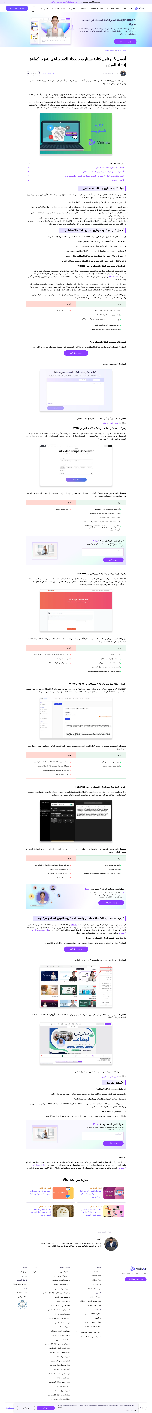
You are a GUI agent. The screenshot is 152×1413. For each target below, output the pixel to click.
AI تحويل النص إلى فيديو (62, 1276)
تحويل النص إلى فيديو (110, 1076)
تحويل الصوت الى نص (62, 1288)
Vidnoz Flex (96, 1280)
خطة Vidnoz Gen (94, 1305)
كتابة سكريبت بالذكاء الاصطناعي (59, 1310)
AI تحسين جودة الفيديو (62, 1297)
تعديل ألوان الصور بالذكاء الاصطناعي (57, 1344)
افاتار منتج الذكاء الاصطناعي (91, 1326)
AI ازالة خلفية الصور (63, 1339)
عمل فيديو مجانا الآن (135, 1279)
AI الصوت (97, 1318)
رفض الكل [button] (26, 1408)
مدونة (35, 1271)
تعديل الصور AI (65, 1327)
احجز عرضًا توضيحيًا (20, 1284)
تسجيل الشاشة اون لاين (62, 1314)
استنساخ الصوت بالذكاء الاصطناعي (58, 1352)
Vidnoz (74, 924)
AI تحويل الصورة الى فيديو (61, 1280)
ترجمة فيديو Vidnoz (94, 1288)
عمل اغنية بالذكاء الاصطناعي (60, 1365)
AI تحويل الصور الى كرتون (61, 1335)
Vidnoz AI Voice (95, 1284)
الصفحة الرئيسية (121, 50)
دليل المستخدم (22, 1292)
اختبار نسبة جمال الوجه (62, 1284)
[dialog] (76, 1408)
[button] (97, 1410)
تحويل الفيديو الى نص (63, 1386)
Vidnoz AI (128, 8)
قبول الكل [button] (45, 1408)
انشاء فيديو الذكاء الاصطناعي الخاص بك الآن (64, 2)
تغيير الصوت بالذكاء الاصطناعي (59, 1348)
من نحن (24, 1276)
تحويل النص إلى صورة (62, 1390)
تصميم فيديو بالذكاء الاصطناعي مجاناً (88, 1332)
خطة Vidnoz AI (95, 1297)
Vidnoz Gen (113, 8)
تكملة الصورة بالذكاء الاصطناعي (59, 1395)
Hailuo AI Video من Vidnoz (59, 1399)
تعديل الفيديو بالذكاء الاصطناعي (90, 1336)
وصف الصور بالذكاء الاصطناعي (59, 1382)
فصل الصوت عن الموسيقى (60, 1361)
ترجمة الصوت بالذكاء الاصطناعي (59, 1373)
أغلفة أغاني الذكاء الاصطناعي (60, 1369)
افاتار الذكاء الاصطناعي (93, 1314)
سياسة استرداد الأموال (13, 1408)
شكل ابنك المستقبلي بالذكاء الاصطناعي (56, 1293)
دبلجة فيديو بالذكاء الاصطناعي (60, 1305)
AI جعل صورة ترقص (63, 1301)
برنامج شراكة (22, 1271)
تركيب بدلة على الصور (62, 1322)
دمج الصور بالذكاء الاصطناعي (60, 1331)
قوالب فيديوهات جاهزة (93, 1322)
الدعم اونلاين (22, 1297)
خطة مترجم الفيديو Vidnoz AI (90, 1301)
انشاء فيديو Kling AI (63, 1378)
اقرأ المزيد (60, 1407)
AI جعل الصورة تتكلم (63, 1271)
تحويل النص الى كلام (110, 423)
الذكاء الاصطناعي (109, 50)
